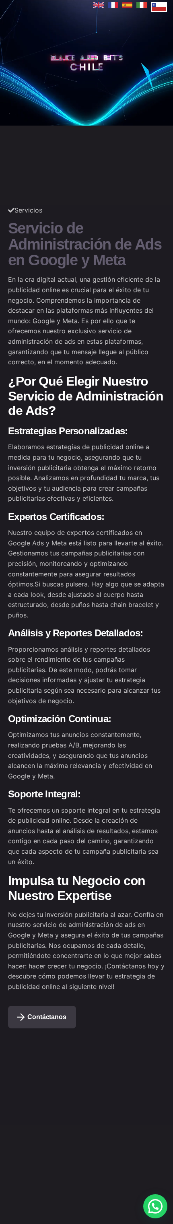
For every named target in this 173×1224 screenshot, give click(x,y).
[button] (155, 1206)
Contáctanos (46, 1016)
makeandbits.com (135, 30)
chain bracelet (131, 605)
